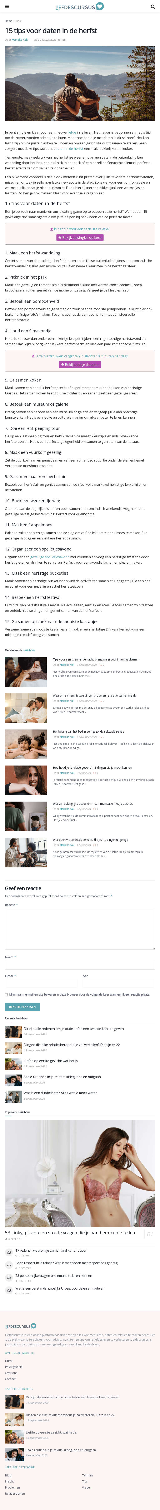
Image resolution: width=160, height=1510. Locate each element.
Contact (10, 1379)
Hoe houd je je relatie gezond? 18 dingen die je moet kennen (92, 767)
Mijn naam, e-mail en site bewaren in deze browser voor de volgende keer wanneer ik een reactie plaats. (79, 994)
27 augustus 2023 (45, 39)
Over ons (11, 1373)
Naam (10, 957)
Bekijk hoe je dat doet (81, 364)
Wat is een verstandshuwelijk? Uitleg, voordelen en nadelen (59, 1288)
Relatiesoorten (15, 1493)
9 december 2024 (87, 665)
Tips (18, 21)
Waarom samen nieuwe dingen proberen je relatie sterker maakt (94, 695)
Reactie (11, 905)
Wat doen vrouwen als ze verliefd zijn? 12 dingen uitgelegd (90, 840)
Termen (87, 1475)
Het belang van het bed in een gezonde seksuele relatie (88, 731)
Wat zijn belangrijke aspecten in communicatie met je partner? (93, 804)
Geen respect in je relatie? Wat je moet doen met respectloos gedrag (66, 1263)
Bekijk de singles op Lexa (81, 237)
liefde (72, 132)
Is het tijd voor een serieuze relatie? (82, 229)
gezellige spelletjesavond (49, 557)
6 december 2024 (87, 701)
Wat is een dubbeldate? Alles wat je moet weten (61, 1093)
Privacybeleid (13, 1367)
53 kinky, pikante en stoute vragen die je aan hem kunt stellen (70, 1232)
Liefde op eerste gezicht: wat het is (51, 1060)
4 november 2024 (87, 737)
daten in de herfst (69, 148)
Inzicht (9, 1481)
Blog (8, 1475)
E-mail (10, 976)
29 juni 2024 (84, 773)
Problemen (12, 1487)
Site (85, 976)
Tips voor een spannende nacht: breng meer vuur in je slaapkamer (95, 659)
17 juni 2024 (84, 845)
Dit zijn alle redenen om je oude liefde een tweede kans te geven (74, 1028)
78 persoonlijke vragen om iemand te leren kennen (53, 1275)
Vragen (86, 1487)
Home (8, 21)
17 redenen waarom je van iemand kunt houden (51, 1250)
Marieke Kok (20, 39)
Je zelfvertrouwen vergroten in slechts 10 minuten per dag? (81, 356)
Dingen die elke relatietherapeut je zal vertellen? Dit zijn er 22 (72, 1044)
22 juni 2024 (84, 809)
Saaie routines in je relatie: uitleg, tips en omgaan (62, 1077)
